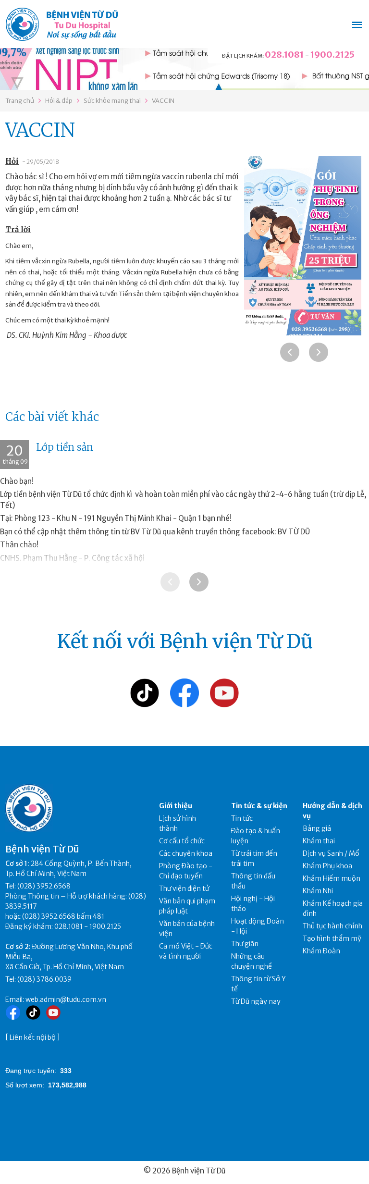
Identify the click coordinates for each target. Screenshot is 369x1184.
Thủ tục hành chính (332, 926)
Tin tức (242, 818)
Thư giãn (244, 943)
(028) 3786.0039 (44, 979)
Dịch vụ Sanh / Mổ (331, 853)
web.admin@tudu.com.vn (65, 999)
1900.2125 (332, 54)
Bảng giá (317, 828)
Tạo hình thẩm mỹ (332, 938)
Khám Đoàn (321, 951)
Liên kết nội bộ (33, 1037)
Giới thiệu (175, 806)
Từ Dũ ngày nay (256, 1001)
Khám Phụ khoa (327, 866)
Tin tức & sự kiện (259, 806)
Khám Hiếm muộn (331, 878)
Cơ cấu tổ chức (182, 841)
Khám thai (319, 841)
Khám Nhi (318, 891)
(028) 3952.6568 (44, 886)
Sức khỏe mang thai (112, 101)
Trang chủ (19, 101)
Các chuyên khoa (185, 853)
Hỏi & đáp (59, 101)
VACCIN (163, 101)
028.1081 (284, 54)
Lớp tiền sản (64, 447)
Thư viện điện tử (184, 888)
